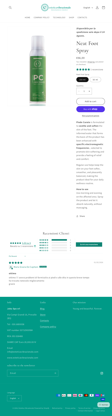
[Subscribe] (55, 373)
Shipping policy (99, 408)
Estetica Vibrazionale (26, 408)
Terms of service (84, 408)
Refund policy (57, 408)
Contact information (85, 411)
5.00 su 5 (26, 242)
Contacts (44, 320)
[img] (16, 262)
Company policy (48, 326)
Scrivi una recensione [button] (89, 244)
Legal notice (100, 411)
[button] (10, 7)
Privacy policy (70, 408)
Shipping (91, 62)
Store (43, 314)
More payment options (90, 115)
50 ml (95, 79)
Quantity (79, 85)
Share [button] (82, 216)
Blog (42, 308)
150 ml (82, 79)
